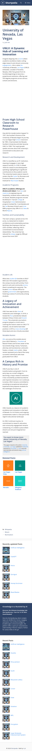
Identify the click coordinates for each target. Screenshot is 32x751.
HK (24, 748)
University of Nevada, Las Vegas (15, 445)
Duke (12, 697)
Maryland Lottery (16, 680)
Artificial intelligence (17, 548)
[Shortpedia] (3, 3)
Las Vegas (20, 67)
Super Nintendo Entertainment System (18, 734)
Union (10, 289)
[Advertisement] (16, 100)
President (21, 341)
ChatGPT (13, 557)
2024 (19, 448)
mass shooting (20, 329)
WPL (12, 715)
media (16, 350)
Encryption (14, 724)
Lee (6, 206)
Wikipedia (25, 446)
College (19, 200)
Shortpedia (11, 2)
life (16, 279)
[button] (21, 3)
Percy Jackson (15, 662)
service (25, 285)
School (18, 140)
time (24, 206)
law (22, 191)
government (12, 292)
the (21, 65)
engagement (7, 65)
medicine (6, 193)
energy (12, 234)
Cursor (13, 689)
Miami (7, 532)
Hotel (13, 202)
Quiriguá (14, 574)
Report (9, 211)
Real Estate (14, 181)
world (21, 59)
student (12, 279)
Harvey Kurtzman (16, 583)
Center (15, 176)
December (14, 448)
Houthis (13, 653)
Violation (14, 706)
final (11, 316)
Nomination (9, 535)
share (19, 311)
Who (4, 339)
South (13, 671)
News (25, 208)
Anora (13, 565)
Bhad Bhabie (15, 592)
